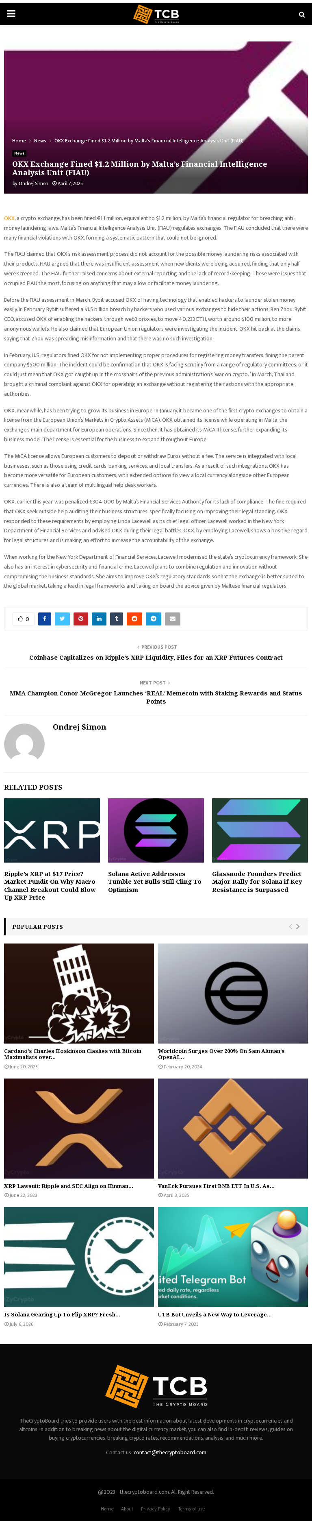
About (127, 1508)
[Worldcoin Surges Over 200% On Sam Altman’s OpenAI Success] (233, 994)
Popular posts (37, 926)
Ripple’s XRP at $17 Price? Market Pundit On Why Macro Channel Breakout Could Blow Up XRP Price (50, 885)
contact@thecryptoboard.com (170, 1452)
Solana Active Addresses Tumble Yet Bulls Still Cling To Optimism (155, 881)
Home (107, 1508)
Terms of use (191, 1508)
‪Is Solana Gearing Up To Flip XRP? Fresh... (62, 1314)
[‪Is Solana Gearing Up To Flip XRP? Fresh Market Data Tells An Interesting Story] (79, 1257)
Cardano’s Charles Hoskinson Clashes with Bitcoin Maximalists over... (72, 1054)
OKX (9, 218)
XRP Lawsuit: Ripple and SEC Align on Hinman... (68, 1186)
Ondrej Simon (33, 183)
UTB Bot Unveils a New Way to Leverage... (215, 1314)
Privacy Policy (155, 1508)
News (19, 153)
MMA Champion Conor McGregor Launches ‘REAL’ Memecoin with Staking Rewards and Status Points (156, 697)
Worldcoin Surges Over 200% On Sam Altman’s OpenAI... (221, 1054)
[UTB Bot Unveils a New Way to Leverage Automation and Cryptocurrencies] (233, 1257)
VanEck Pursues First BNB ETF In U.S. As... (216, 1186)
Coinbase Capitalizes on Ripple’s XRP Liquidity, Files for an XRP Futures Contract (156, 657)
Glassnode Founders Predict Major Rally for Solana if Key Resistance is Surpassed (257, 881)
